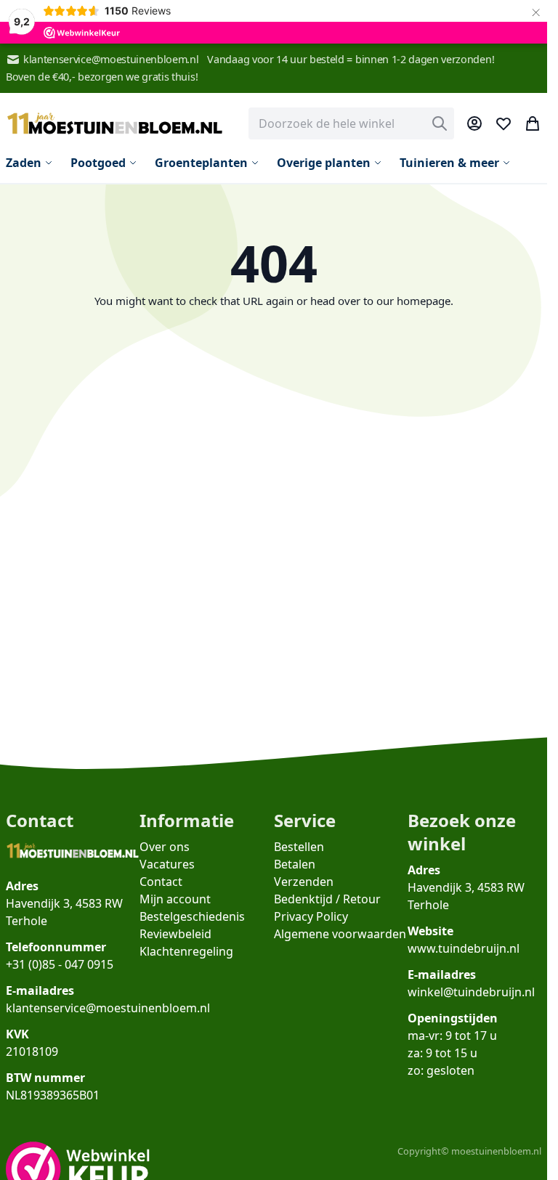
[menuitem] (29, 162)
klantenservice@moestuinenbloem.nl (110, 59)
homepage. (425, 300)
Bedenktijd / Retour (327, 899)
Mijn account (175, 899)
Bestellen (299, 847)
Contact (161, 882)
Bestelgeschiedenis (192, 916)
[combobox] (351, 123)
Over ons (165, 847)
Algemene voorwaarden (340, 934)
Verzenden (303, 882)
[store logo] (115, 123)
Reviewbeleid (175, 934)
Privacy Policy (311, 916)
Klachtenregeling (186, 951)
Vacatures (167, 864)
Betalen (294, 864)
